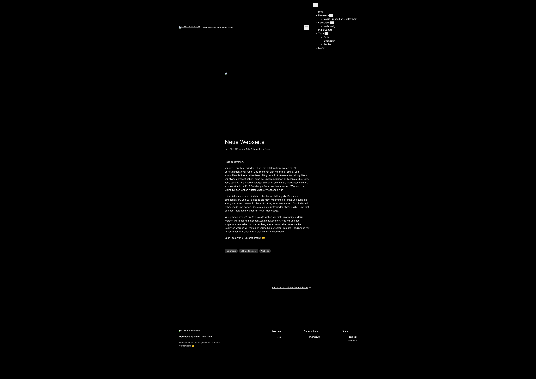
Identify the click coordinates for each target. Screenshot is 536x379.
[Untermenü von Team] (326, 33)
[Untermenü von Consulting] (332, 22)
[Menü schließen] (315, 5)
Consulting (324, 22)
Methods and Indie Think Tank (218, 27)
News (267, 149)
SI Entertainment (248, 251)
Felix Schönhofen (254, 149)
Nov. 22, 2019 (231, 149)
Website (265, 251)
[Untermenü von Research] (331, 15)
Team (321, 33)
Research (323, 15)
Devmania (231, 251)
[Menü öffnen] (306, 27)
